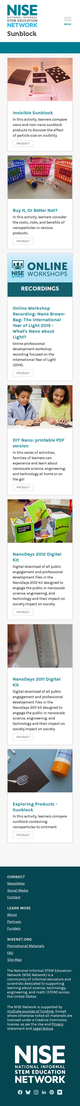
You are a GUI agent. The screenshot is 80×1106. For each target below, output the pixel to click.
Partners (14, 921)
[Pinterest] (52, 1092)
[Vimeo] (59, 1092)
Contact (14, 897)
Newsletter (16, 883)
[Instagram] (36, 1092)
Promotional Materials (25, 946)
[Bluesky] (28, 1092)
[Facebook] (20, 1092)
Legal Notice (43, 1028)
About (12, 914)
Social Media (17, 890)
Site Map (14, 959)
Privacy (57, 1024)
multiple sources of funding (30, 1011)
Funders (14, 928)
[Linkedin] (44, 1092)
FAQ (10, 953)
